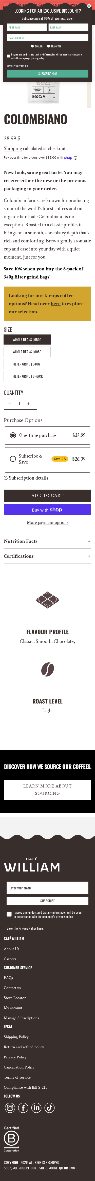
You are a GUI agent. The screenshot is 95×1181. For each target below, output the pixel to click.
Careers (10, 959)
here (56, 303)
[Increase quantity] (28, 403)
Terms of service (17, 1077)
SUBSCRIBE (47, 900)
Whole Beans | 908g (27, 351)
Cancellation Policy (19, 1067)
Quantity (13, 392)
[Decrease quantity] (9, 403)
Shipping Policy (16, 1037)
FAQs (8, 977)
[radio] (47, 435)
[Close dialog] (89, 6)
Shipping (13, 148)
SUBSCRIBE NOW (47, 73)
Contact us (12, 988)
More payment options (47, 522)
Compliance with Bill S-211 (25, 1087)
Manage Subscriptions (21, 1018)
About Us (11, 949)
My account (13, 1008)
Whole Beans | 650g (27, 339)
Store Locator (15, 998)
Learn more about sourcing (47, 789)
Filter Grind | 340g (26, 364)
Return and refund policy (24, 1047)
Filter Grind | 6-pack (28, 376)
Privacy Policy (15, 1057)
